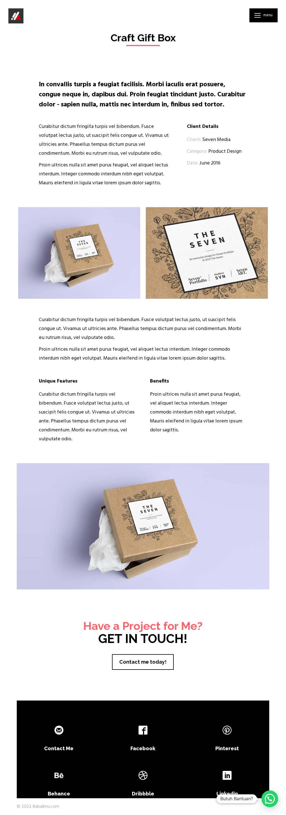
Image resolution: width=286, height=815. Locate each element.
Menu (268, 15)
